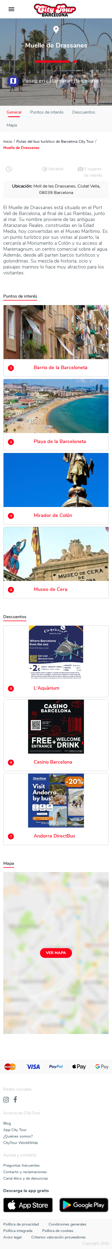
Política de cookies (57, 1230)
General (14, 112)
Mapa (12, 125)
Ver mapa (56, 952)
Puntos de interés (47, 112)
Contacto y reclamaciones (25, 1172)
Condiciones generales (67, 1224)
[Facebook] (15, 1100)
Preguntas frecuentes (21, 1165)
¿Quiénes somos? (18, 1136)
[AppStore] (28, 1205)
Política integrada (17, 1230)
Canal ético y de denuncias (25, 1178)
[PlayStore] (84, 1205)
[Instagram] (6, 1100)
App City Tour (15, 1129)
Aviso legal (12, 1237)
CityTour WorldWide (20, 1142)
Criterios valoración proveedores (58, 1237)
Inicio (7, 141)
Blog (7, 1123)
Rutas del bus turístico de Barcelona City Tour (55, 141)
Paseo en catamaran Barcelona (59, 80)
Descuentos (83, 112)
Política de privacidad (21, 1224)
